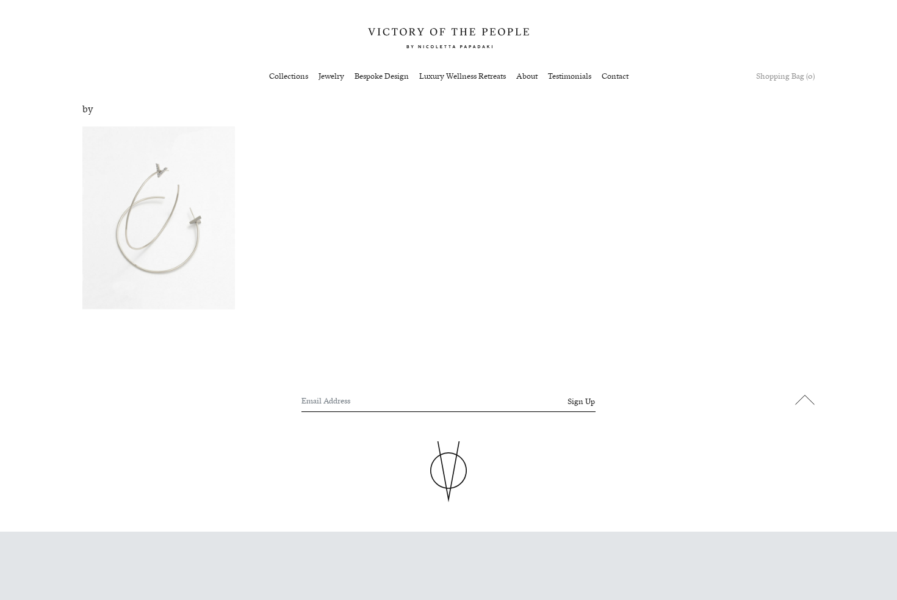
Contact (615, 76)
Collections (288, 76)
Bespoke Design (382, 76)
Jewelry (331, 76)
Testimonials (569, 76)
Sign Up (581, 402)
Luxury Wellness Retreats (462, 76)
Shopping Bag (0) (785, 76)
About (527, 76)
